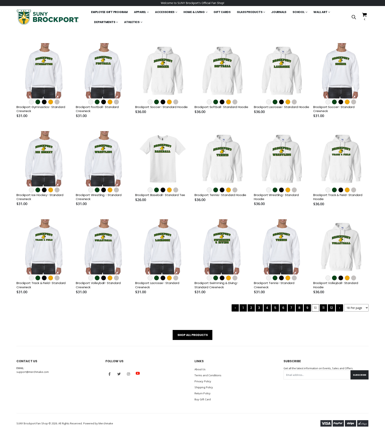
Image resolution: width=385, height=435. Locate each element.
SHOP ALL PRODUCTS (192, 335)
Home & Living (194, 12)
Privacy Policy (203, 381)
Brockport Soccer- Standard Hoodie (161, 107)
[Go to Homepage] (47, 17)
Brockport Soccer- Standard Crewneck (334, 109)
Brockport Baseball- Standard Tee (160, 195)
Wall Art (320, 12)
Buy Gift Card (203, 399)
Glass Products (249, 12)
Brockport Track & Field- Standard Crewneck (41, 285)
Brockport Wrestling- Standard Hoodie (276, 197)
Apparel (140, 12)
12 (331, 308)
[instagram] (128, 374)
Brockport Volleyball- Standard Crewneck (98, 285)
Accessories (164, 12)
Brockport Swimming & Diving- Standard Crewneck (216, 285)
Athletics (132, 22)
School (299, 12)
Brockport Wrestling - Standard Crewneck (99, 197)
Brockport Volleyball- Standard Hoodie (335, 285)
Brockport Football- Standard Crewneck (97, 109)
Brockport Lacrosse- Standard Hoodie (281, 107)
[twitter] (119, 374)
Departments (104, 22)
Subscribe (359, 374)
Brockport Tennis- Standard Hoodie (220, 195)
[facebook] (109, 374)
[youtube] (138, 373)
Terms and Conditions (208, 375)
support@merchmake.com (32, 372)
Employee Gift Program (109, 12)
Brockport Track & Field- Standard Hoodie (337, 197)
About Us (200, 369)
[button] (354, 17)
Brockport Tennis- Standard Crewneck (274, 285)
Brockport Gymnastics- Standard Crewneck (40, 109)
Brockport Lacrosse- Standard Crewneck (157, 285)
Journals (278, 12)
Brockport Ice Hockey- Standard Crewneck (39, 197)
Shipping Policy (204, 387)
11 (323, 308)
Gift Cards (222, 12)
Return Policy (203, 393)
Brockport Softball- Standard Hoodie (221, 107)
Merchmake (105, 423)
